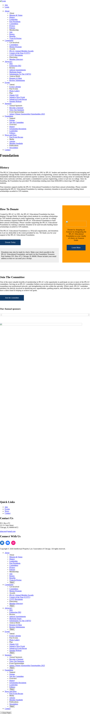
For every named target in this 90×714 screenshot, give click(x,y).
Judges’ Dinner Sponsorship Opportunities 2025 (27, 114)
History (12, 17)
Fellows (12, 133)
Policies (12, 28)
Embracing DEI (15, 66)
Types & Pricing (15, 38)
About (7, 11)
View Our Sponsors (16, 110)
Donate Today (10, 242)
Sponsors (8, 103)
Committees (13, 24)
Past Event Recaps (16, 137)
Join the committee (12, 298)
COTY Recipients (16, 55)
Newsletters (13, 148)
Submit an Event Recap (18, 99)
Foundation (9, 116)
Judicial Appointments (17, 70)
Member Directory (16, 59)
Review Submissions (17, 80)
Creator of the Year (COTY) (19, 53)
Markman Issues (15, 72)
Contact (7, 150)
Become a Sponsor (16, 108)
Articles (12, 141)
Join (6, 5)
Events (7, 82)
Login (7, 7)
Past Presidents (14, 22)
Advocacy (8, 61)
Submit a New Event (17, 97)
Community (9, 40)
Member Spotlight (16, 143)
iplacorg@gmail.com (7, 531)
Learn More (76, 248)
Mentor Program (15, 47)
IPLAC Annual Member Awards (21, 51)
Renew (12, 34)
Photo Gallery (14, 91)
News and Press (11, 135)
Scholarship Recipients (17, 129)
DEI (11, 64)
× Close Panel (6, 713)
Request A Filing (15, 78)
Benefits (12, 36)
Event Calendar (15, 87)
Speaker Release (15, 101)
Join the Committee (16, 122)
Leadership (13, 19)
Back (12, 582)
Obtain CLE (14, 95)
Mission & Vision (15, 15)
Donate (12, 120)
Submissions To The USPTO (20, 74)
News (7, 511)
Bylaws (12, 26)
